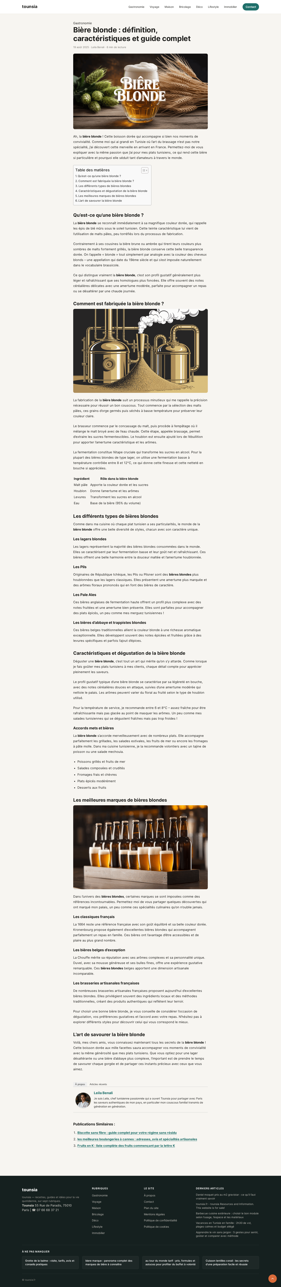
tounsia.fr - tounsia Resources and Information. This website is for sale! (225, 1206)
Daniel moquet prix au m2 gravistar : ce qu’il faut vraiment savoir (226, 1196)
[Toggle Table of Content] (142, 170)
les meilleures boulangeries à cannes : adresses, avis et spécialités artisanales (137, 1139)
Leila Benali (103, 1093)
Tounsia (28, 1205)
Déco (199, 6)
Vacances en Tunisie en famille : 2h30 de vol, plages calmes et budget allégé (223, 1224)
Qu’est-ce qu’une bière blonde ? (99, 176)
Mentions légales (154, 1214)
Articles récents (98, 1084)
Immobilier (230, 6)
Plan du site (151, 1208)
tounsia (29, 1189)
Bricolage (185, 6)
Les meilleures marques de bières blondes (107, 196)
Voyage (154, 6)
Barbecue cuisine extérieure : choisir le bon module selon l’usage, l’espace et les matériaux (227, 1215)
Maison (169, 6)
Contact (251, 6)
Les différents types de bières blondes (105, 186)
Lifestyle (213, 6)
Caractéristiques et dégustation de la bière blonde (113, 191)
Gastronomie (136, 6)
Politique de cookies (156, 1226)
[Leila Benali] (83, 1100)
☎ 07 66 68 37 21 (45, 1210)
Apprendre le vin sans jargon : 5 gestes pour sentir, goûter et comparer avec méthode (227, 1234)
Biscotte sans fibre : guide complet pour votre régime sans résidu (127, 1133)
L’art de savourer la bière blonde (100, 200)
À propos (80, 1084)
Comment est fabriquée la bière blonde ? (106, 181)
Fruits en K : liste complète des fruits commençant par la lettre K (126, 1146)
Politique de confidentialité (160, 1220)
